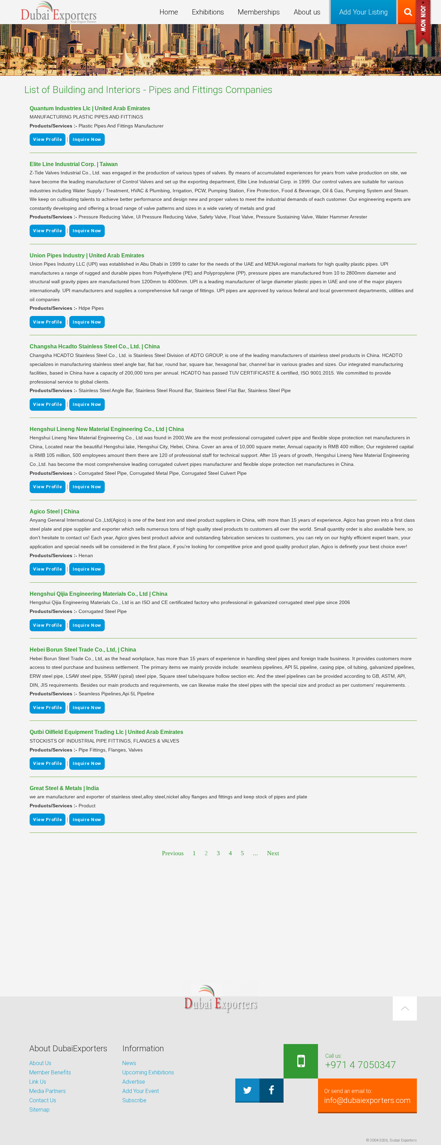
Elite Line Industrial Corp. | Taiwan (74, 164)
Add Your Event (140, 1091)
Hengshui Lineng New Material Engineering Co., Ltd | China (107, 429)
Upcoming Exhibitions (148, 1072)
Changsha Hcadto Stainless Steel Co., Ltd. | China (95, 346)
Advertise (133, 1081)
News (129, 1063)
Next (273, 853)
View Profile (47, 139)
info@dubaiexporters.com (367, 1096)
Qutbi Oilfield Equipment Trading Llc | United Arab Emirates (106, 732)
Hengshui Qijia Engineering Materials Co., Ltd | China (98, 594)
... (255, 853)
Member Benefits (50, 1072)
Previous (173, 853)
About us (307, 12)
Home (169, 12)
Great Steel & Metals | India (64, 788)
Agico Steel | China (54, 511)
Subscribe (134, 1100)
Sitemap (39, 1109)
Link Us (37, 1081)
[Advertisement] (220, 919)
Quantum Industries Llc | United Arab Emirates (90, 108)
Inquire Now (87, 139)
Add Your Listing (363, 12)
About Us (40, 1063)
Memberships (259, 12)
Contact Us (42, 1100)
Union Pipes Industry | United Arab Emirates (87, 255)
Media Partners (47, 1091)
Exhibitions (208, 12)
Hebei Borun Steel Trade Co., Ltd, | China (83, 650)
